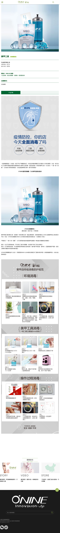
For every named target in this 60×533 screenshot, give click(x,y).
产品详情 (10, 92)
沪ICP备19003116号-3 (5, 522)
